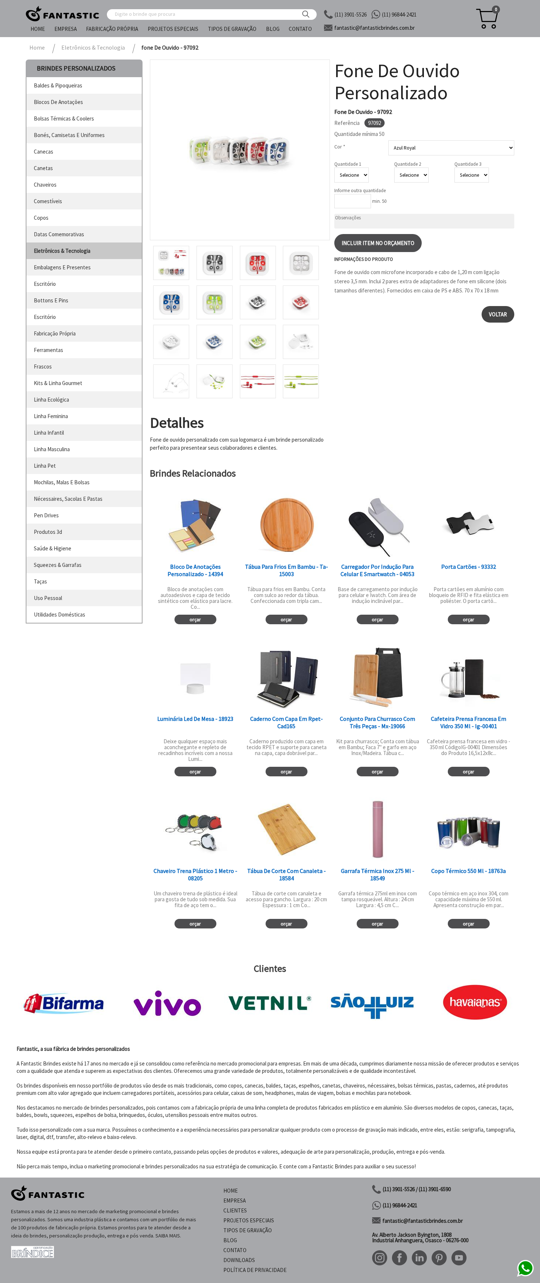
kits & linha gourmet (58, 383)
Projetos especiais (173, 28)
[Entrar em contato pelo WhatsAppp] (525, 1275)
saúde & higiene (52, 548)
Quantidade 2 (407, 164)
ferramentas (48, 349)
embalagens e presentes (62, 267)
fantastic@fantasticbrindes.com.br (422, 1220)
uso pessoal (48, 597)
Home (37, 28)
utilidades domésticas (59, 614)
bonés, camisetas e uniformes (69, 135)
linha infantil (49, 432)
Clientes (235, 1210)
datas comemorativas (59, 234)
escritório (45, 283)
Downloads (239, 1260)
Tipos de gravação (232, 28)
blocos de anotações (58, 101)
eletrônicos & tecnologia (62, 250)
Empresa (65, 28)
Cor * (339, 146)
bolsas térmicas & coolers (64, 118)
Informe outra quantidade (360, 190)
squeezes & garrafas (58, 564)
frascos (43, 366)
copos (41, 217)
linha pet (45, 465)
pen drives (46, 515)
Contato (300, 28)
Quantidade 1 (347, 164)
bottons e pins (51, 300)
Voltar (498, 314)
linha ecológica (51, 399)
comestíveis (48, 201)
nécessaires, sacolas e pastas (68, 498)
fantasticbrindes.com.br (374, 27)
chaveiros (45, 184)
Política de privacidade (255, 1269)
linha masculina (52, 449)
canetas (43, 168)
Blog (273, 28)
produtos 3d (48, 531)
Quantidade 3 (467, 164)
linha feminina (51, 416)
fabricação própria (55, 333)
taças (40, 581)
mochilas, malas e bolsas (62, 482)
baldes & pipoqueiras (58, 85)
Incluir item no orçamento (378, 243)
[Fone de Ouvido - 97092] (240, 150)
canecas (43, 151)
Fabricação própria (112, 28)
